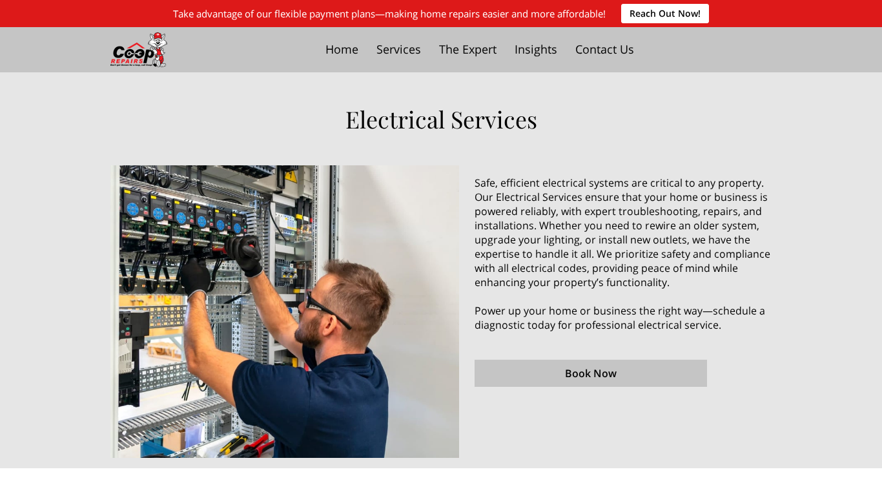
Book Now (591, 373)
